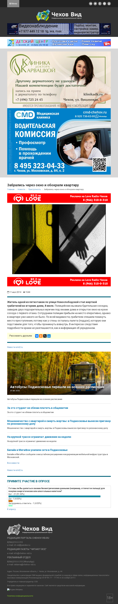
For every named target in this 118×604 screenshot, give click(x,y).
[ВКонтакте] (37, 336)
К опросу (11, 509)
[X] (45, 336)
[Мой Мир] (49, 336)
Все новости (13, 463)
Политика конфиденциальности (20, 596)
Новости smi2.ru (15, 347)
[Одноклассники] (41, 336)
